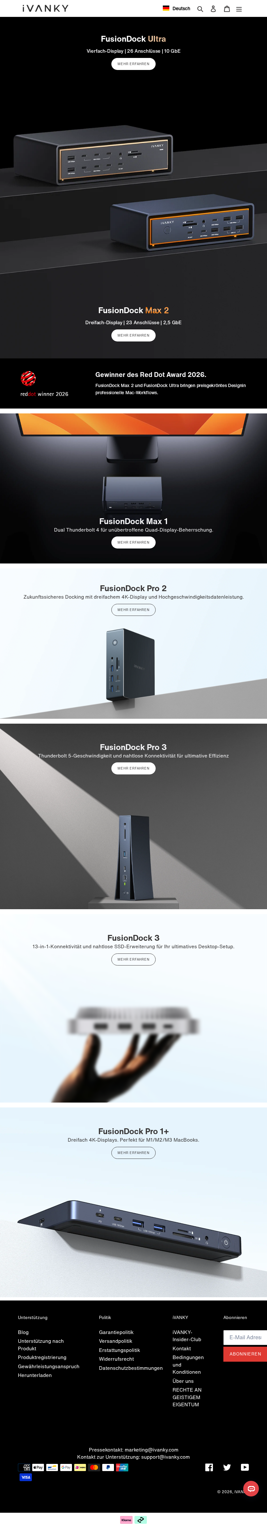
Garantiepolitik (116, 1332)
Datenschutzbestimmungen (131, 1367)
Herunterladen (35, 1375)
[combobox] (176, 8)
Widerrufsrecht (116, 1358)
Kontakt (182, 1348)
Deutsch (181, 8)
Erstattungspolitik (119, 1350)
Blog (23, 1332)
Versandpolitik (115, 1340)
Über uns (183, 1380)
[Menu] (239, 8)
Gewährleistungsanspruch (48, 1366)
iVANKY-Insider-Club (187, 1335)
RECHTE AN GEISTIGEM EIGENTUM (187, 1397)
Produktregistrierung (42, 1357)
